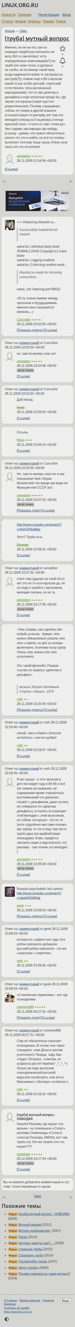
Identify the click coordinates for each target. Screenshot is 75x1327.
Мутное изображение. (34, 1230)
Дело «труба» (28, 1267)
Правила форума (29, 1300)
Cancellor (24, 319)
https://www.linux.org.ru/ (18, 1311)
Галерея (24, 15)
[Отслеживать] (62, 60)
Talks (23, 31)
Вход (66, 15)
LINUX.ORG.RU (20, 5)
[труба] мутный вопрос (37, 38)
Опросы (34, 21)
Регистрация (48, 15)
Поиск (61, 21)
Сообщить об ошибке (16, 1307)
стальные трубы (30, 1249)
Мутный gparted (30, 1224)
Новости (9, 15)
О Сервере (10, 1300)
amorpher (23, 156)
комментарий (29, 343)
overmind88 (25, 1007)
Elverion (23, 545)
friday (21, 440)
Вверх (65, 1300)
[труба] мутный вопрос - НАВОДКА (44, 1214)
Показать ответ (29, 510)
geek (20, 905)
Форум (20, 21)
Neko (20, 407)
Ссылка (11, 169)
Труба (22, 1237)
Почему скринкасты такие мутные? (44, 1273)
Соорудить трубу (30, 1255)
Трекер (48, 21)
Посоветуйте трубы (32, 1261)
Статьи (7, 21)
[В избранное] (62, 48)
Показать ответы (30, 330)
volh (20, 699)
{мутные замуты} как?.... (36, 1243)
